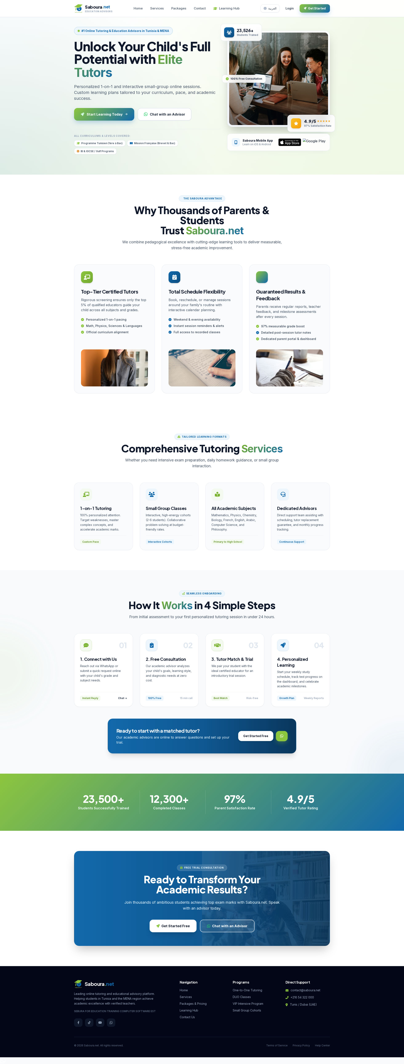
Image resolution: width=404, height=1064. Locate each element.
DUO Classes (242, 997)
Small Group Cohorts (247, 1010)
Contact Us (187, 1017)
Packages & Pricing (193, 1003)
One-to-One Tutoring (247, 990)
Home (138, 8)
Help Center (322, 1045)
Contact (200, 8)
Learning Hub (229, 8)
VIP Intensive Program (248, 1003)
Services (157, 8)
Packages (178, 8)
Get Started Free (255, 736)
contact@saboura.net (305, 990)
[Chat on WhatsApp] (2, 1061)
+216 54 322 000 (302, 997)
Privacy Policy (301, 1045)
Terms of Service (277, 1045)
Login (290, 8)
